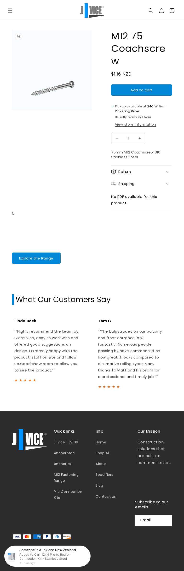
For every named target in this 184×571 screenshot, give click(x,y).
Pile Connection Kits (68, 494)
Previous (4, 352)
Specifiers (104, 474)
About (101, 463)
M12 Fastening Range (66, 477)
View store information (135, 124)
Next (179, 352)
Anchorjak (63, 463)
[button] (10, 10)
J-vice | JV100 (66, 442)
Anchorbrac (64, 453)
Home (101, 442)
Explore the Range (36, 258)
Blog (99, 485)
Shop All (103, 453)
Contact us (106, 496)
